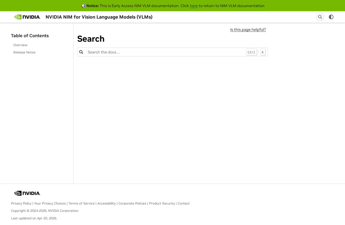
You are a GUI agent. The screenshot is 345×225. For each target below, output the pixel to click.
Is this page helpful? (248, 29)
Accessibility (106, 203)
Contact (184, 203)
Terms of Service (82, 203)
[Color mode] (331, 17)
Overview (20, 45)
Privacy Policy (21, 203)
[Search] (320, 17)
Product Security (162, 203)
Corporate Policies (132, 203)
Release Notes (24, 52)
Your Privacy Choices (50, 203)
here (194, 5)
